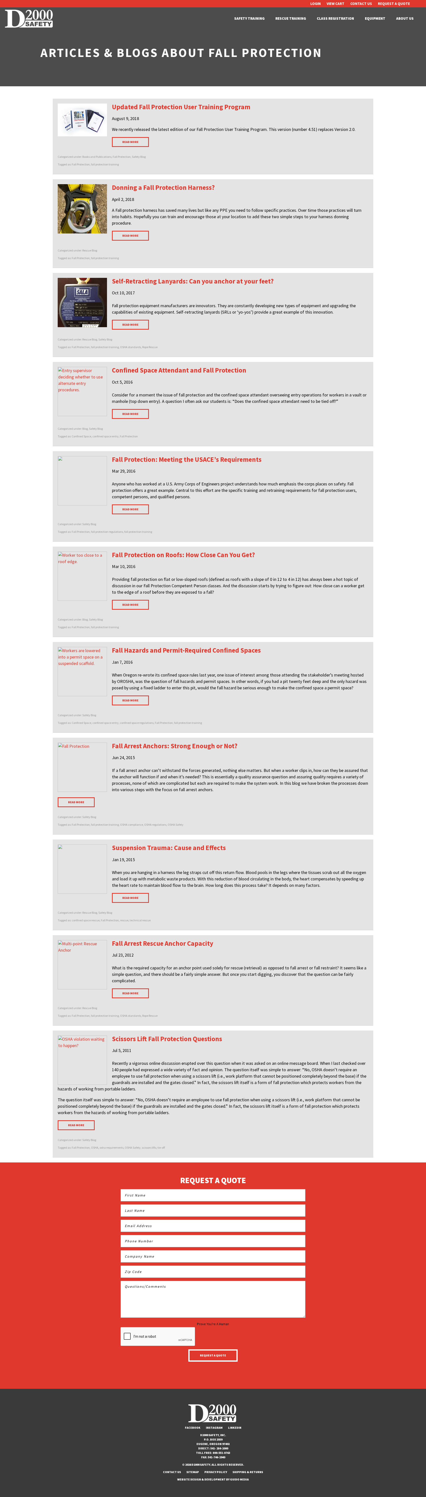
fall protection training (105, 164)
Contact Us (361, 3)
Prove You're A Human (213, 1324)
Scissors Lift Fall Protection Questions (167, 1038)
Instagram (214, 1427)
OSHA (94, 1147)
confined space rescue (86, 920)
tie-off (161, 1147)
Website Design (189, 1479)
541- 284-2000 (219, 1448)
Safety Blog (139, 157)
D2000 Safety (29, 18)
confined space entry (105, 436)
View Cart (335, 3)
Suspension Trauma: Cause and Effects (169, 847)
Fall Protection (122, 157)
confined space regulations (137, 723)
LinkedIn (234, 1427)
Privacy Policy (215, 1472)
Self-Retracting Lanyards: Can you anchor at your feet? (193, 281)
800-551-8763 (221, 1453)
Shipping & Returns (247, 1472)
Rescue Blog (89, 250)
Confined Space (81, 436)
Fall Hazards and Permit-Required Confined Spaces (186, 650)
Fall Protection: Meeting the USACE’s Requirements (187, 459)
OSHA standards (130, 347)
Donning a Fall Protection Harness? (163, 187)
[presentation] (158, 1336)
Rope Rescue (150, 347)
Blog (85, 428)
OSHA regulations (155, 824)
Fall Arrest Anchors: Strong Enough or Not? (174, 746)
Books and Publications (96, 157)
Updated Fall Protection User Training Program (181, 107)
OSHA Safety (175, 824)
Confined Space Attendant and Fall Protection (179, 370)
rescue (124, 920)
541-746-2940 (216, 1457)
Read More (130, 142)
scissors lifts (149, 1147)
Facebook (192, 1427)
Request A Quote (394, 3)
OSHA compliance (131, 824)
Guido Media (239, 1479)
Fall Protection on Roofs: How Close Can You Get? (183, 555)
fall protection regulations (107, 532)
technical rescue (140, 920)
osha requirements (112, 1147)
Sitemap (192, 1472)
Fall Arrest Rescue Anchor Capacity (162, 943)
